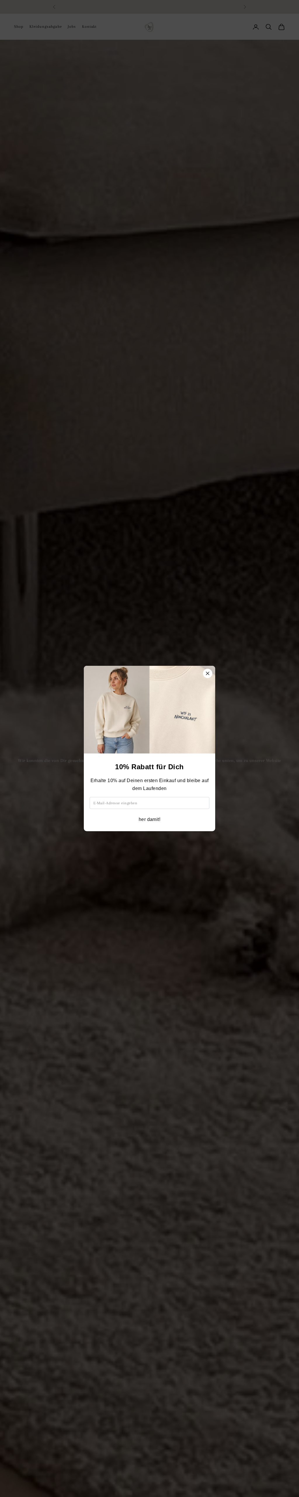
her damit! (150, 819)
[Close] (207, 673)
